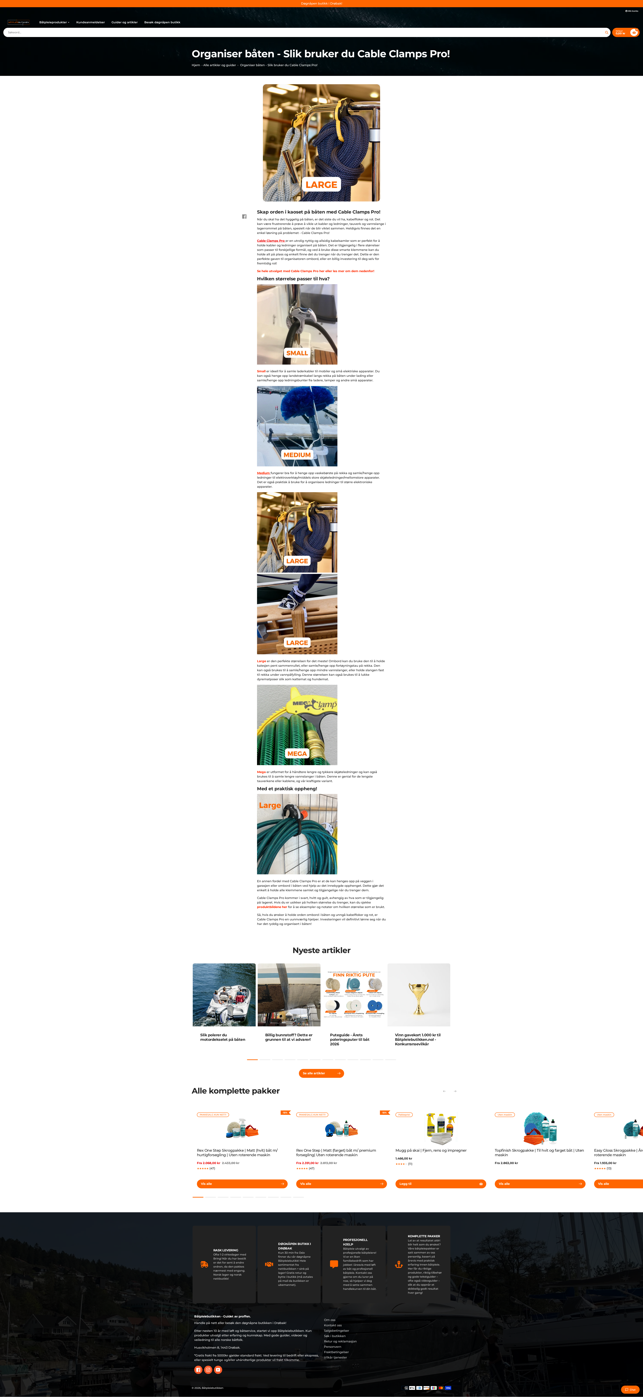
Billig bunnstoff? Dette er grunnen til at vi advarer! (288, 1037)
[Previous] (444, 1091)
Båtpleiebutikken (212, 1387)
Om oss (329, 1320)
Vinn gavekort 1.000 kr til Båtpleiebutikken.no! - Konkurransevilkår (418, 1039)
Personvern (332, 1347)
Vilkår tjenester (335, 1357)
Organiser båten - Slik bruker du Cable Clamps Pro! (278, 65)
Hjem (196, 65)
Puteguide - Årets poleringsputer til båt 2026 (349, 1039)
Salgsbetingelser (336, 1331)
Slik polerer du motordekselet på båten (222, 1037)
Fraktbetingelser (336, 1352)
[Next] (455, 1091)
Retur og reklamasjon (340, 1341)
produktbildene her (272, 907)
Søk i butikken (335, 1336)
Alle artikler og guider (219, 65)
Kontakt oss (333, 1325)
